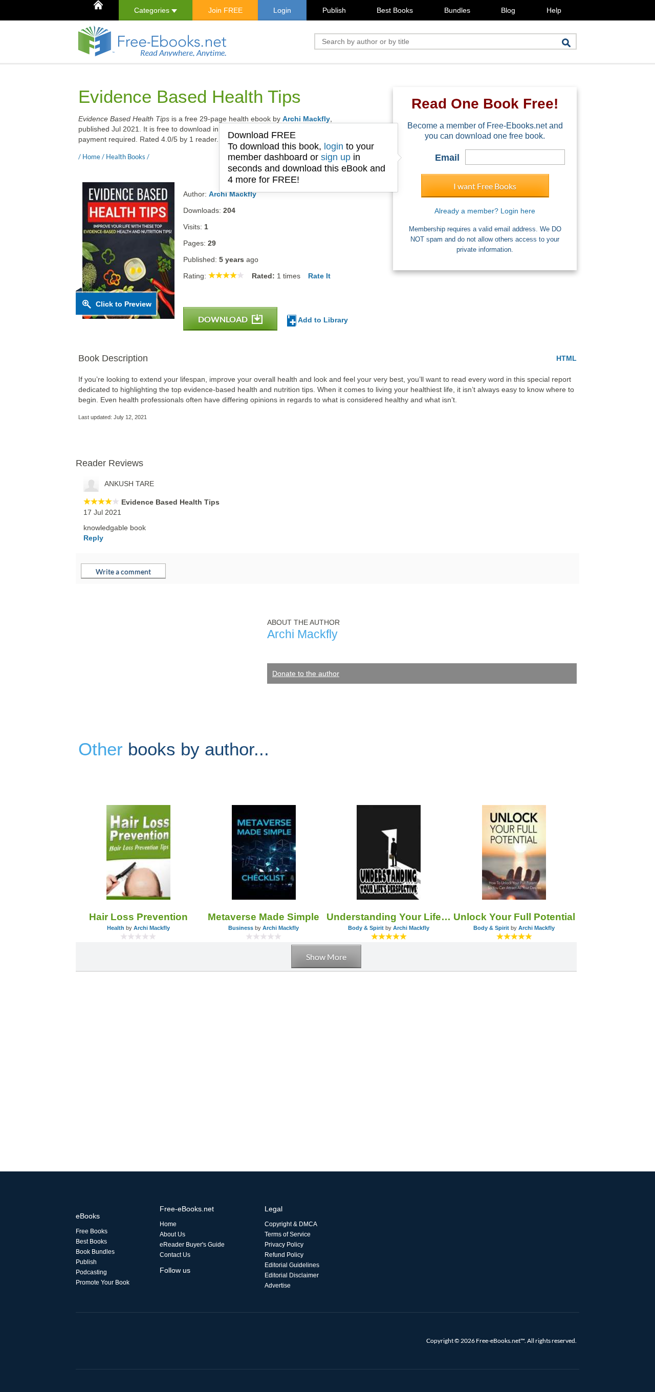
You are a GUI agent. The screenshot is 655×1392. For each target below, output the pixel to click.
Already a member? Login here (484, 211)
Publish (334, 10)
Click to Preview (123, 304)
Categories (152, 10)
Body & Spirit (366, 928)
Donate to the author (305, 673)
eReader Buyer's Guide (192, 1244)
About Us (172, 1234)
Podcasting (91, 1272)
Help (554, 10)
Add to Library (322, 320)
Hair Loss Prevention (138, 916)
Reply (93, 538)
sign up (336, 157)
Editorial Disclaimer (292, 1275)
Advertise (278, 1285)
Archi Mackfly (306, 119)
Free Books (91, 1231)
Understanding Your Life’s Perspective (389, 916)
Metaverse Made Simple (263, 916)
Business (240, 928)
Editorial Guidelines (292, 1265)
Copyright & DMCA (291, 1224)
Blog (508, 10)
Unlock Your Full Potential (514, 916)
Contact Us (175, 1254)
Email (447, 158)
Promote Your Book (102, 1282)
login (333, 146)
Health (115, 928)
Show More (326, 957)
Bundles (457, 10)
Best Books (395, 10)
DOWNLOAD (223, 319)
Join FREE (225, 10)
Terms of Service (288, 1234)
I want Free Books (484, 186)
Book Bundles (95, 1251)
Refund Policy (284, 1254)
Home (168, 1224)
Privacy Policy (284, 1244)
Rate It (319, 276)
